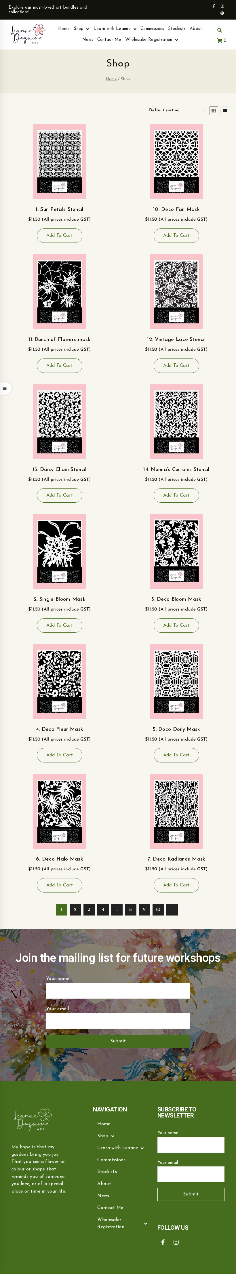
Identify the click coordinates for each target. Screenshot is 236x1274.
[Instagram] (222, 6)
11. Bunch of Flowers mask (59, 339)
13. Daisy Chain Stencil (60, 469)
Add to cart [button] (59, 235)
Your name (57, 979)
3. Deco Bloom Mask (176, 599)
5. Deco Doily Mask (176, 729)
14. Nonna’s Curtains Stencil (176, 469)
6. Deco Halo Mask (59, 859)
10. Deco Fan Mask (176, 209)
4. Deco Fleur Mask (59, 729)
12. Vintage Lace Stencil (176, 339)
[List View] (224, 110)
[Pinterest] (222, 13)
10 (158, 909)
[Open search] (220, 30)
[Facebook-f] (213, 6)
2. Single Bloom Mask (59, 599)
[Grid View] (214, 110)
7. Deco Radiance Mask (176, 859)
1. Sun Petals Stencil (59, 209)
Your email (57, 1009)
